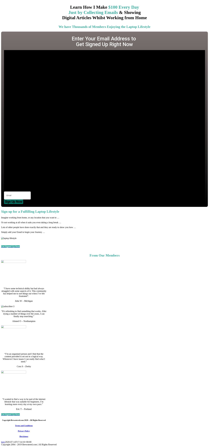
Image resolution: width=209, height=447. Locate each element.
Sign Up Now (13, 201)
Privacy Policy (24, 431)
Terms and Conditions (24, 426)
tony (3, 442)
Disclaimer (23, 436)
